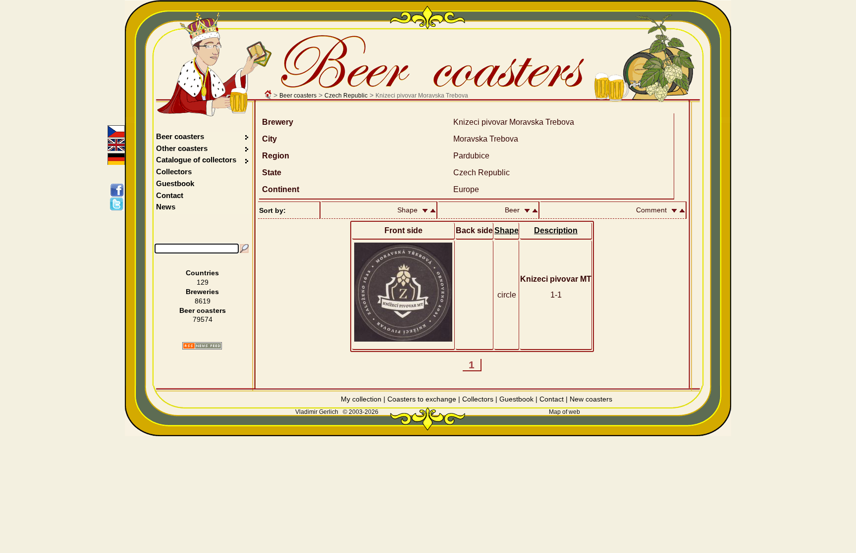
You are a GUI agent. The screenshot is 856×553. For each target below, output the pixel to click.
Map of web (564, 411)
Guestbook (175, 183)
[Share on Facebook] (118, 190)
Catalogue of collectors (196, 159)
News (165, 206)
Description (556, 230)
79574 (203, 319)
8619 (203, 301)
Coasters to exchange (421, 399)
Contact (169, 195)
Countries (202, 273)
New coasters (591, 399)
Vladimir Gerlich (316, 411)
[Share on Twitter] (118, 204)
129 (203, 282)
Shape (506, 230)
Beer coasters (298, 95)
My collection (361, 399)
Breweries (202, 292)
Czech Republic (346, 95)
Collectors (174, 171)
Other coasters (183, 148)
